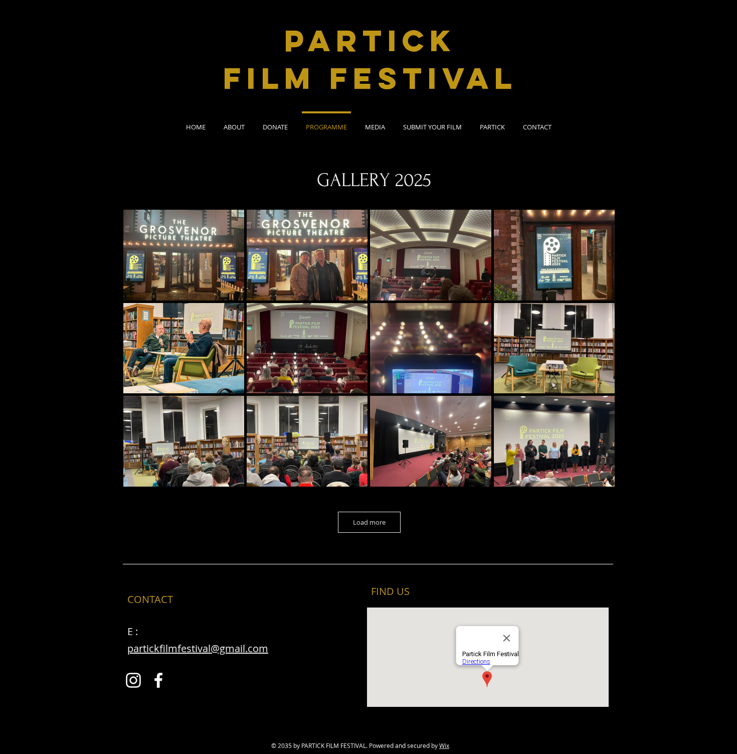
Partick (370, 40)
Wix (444, 745)
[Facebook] (158, 680)
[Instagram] (133, 680)
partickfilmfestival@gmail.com (197, 648)
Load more (369, 522)
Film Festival (370, 78)
